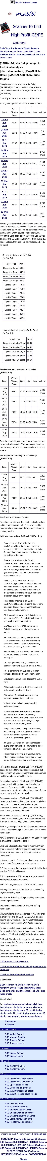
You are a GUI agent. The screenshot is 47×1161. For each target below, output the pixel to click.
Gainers (26, 2)
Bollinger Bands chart (10, 54)
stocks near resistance (31, 1016)
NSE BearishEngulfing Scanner (20, 1116)
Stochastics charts (30, 54)
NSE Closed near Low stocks (19, 1082)
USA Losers (40, 1145)
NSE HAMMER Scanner (16, 1107)
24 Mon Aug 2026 (4, 133)
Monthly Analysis (8, 51)
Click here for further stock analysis (17, 975)
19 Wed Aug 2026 (4, 164)
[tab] (12, 2)
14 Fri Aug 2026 (4, 194)
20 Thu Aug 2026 (4, 153)
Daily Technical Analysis (11, 48)
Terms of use (40, 1134)
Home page (10, 1021)
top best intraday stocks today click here (23, 1004)
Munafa (19, 2)
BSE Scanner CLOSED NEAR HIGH (17, 1142)
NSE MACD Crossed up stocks (19, 1091)
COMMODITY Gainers (11, 1139)
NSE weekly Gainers (14, 1053)
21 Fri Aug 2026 (4, 143)
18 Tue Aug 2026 (4, 174)
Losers (33, 2)
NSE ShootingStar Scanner (18, 1110)
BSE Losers (40, 1139)
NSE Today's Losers (14, 1043)
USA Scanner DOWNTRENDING (30, 1154)
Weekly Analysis (31, 48)
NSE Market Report (14, 1034)
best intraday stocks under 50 (14, 1010)
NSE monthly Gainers (15, 1066)
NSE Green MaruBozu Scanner (19, 1119)
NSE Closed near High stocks (19, 1079)
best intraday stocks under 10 (31, 1013)
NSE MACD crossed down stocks (21, 1094)
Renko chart (22, 51)
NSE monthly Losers (15, 1069)
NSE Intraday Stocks (15, 1037)
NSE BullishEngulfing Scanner (19, 1113)
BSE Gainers (28, 1139)
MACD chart (34, 51)
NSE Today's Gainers (15, 1040)
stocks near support (10, 1016)
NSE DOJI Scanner (14, 1104)
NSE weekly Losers (14, 1056)
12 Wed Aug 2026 (4, 215)
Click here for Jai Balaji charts (14, 961)
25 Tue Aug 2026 (4, 122)
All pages (9, 1024)
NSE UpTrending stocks (16, 1085)
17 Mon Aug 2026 (4, 184)
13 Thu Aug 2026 (4, 205)
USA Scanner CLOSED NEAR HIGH (17, 1148)
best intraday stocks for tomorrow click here (21, 1007)
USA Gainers (28, 1145)
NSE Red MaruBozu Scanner (18, 1122)
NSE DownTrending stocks (18, 1088)
